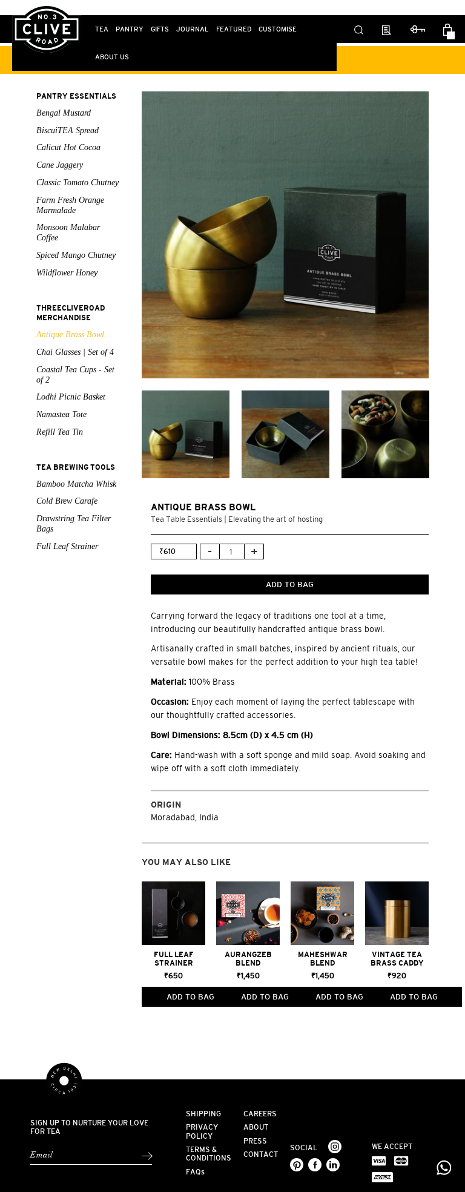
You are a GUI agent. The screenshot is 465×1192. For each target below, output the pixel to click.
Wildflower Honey (66, 272)
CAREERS (260, 1114)
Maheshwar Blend (323, 958)
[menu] (174, 43)
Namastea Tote (61, 414)
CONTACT (260, 1154)
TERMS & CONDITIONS (208, 1153)
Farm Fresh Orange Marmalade (70, 205)
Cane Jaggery (59, 165)
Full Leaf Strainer (67, 546)
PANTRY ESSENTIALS (76, 96)
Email (41, 1155)
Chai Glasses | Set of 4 (75, 352)
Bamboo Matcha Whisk (76, 484)
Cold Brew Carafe (66, 500)
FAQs (195, 1172)
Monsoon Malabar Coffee (68, 232)
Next (438, 235)
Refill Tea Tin (59, 431)
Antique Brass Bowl (70, 334)
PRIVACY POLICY (202, 1131)
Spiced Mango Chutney (76, 255)
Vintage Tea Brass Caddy (397, 958)
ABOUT (255, 1127)
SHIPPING (203, 1114)
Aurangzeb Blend (248, 958)
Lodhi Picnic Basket (70, 396)
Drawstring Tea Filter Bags (73, 523)
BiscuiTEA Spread (67, 130)
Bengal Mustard (63, 112)
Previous (133, 235)
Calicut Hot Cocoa (68, 147)
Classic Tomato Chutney (77, 182)
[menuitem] (101, 29)
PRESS (255, 1141)
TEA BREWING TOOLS (75, 467)
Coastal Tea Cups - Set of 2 (75, 374)
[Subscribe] (146, 1156)
